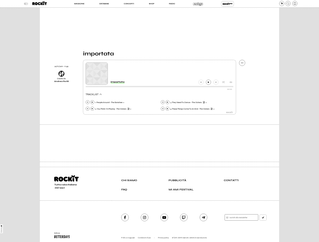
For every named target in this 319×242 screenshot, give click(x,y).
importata (117, 81)
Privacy (1, 230)
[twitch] (184, 217)
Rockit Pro (227, 3)
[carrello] (281, 3)
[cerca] (287, 3)
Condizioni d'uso (144, 238)
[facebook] (242, 97)
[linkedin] (242, 105)
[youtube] (164, 217)
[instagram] (144, 217)
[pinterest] (242, 114)
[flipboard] (242, 80)
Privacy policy (163, 238)
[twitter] (242, 88)
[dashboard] (294, 3)
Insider (198, 3)
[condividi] (242, 63)
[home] (39, 3)
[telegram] (203, 217)
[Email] (242, 71)
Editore (56, 234)
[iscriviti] (263, 218)
